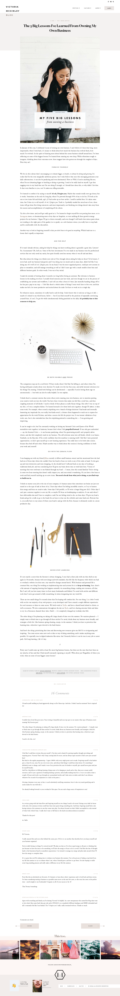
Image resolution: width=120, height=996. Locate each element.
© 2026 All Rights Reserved (98, 986)
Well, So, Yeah (24, 984)
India (24, 800)
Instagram (24, 216)
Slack (66, 608)
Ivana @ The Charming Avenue (32, 750)
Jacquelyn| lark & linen (30, 700)
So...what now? (45, 984)
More (97, 8)
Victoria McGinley (13, 11)
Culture (87, 8)
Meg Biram (39, 673)
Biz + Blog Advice (63, 20)
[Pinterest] (110, 1)
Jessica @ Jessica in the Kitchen (33, 897)
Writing (75, 8)
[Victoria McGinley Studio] (60, 974)
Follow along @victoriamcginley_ (60, 964)
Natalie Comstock (45, 670)
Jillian (46, 458)
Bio (61, 986)
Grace (24, 873)
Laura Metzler (61, 673)
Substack (70, 986)
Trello (64, 605)
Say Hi (81, 986)
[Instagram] (108, 1)
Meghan (25, 716)
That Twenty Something (29, 887)
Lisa (88, 599)
